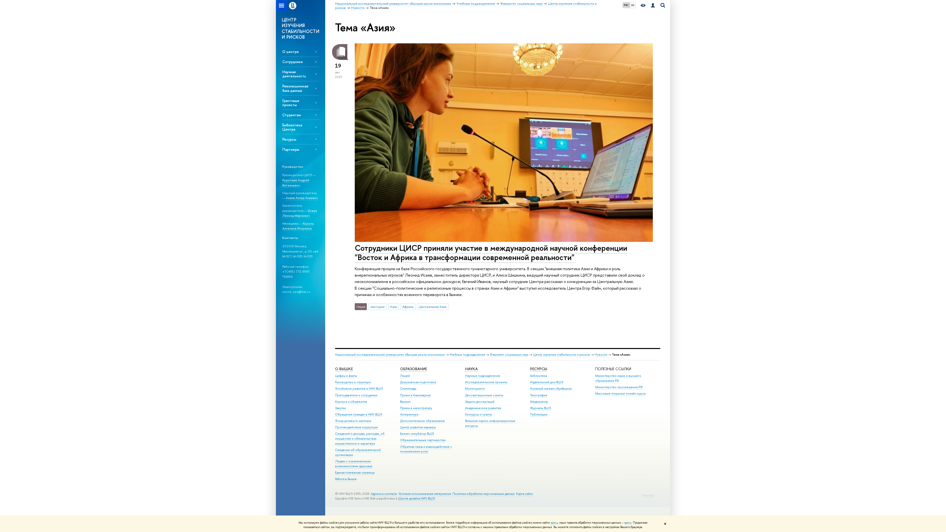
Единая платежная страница (354, 472)
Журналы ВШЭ (540, 408)
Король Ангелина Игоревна (298, 226)
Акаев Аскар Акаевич (302, 198)
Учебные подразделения (467, 354)
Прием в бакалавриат (415, 395)
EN (632, 5)
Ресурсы (289, 139)
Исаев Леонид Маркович (299, 213)
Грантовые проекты (290, 102)
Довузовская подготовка (418, 382)
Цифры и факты (346, 376)
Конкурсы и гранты (478, 414)
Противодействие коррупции (356, 427)
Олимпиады (408, 388)
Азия (393, 306)
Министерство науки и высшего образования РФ (618, 378)
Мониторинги (475, 388)
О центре (290, 51)
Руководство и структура (353, 382)
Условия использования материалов (425, 494)
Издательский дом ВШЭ (546, 382)
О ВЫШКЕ (344, 368)
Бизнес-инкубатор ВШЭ (417, 434)
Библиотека (538, 376)
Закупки (340, 408)
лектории (377, 306)
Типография (538, 395)
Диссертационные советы (484, 395)
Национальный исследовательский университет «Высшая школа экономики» (390, 354)
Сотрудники (292, 61)
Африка (407, 306)
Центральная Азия (432, 306)
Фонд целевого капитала (353, 421)
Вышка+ (405, 401)
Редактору (648, 495)
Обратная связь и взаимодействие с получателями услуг (426, 449)
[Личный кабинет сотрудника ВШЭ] (653, 5)
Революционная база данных (295, 88)
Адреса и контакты (384, 494)
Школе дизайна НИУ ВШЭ (416, 498)
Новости (601, 354)
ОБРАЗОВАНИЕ (413, 368)
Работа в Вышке (346, 479)
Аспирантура (409, 414)
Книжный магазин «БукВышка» (551, 388)
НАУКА (471, 368)
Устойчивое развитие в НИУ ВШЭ (359, 388)
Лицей (405, 376)
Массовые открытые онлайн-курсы (620, 393)
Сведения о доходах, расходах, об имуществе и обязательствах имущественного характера (360, 439)
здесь (554, 523)
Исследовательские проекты (486, 382)
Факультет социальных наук (509, 354)
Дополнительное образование (422, 421)
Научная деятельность (294, 73)
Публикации (538, 414)
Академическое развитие (483, 408)
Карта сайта (524, 494)
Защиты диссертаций (479, 401)
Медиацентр (539, 401)
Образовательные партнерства (422, 440)
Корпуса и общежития (351, 401)
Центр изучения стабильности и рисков (561, 354)
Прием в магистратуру (416, 408)
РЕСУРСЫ (538, 368)
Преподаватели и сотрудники (356, 395)
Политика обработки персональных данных (484, 494)
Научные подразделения (482, 376)
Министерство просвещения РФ (619, 387)
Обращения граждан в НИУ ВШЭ (358, 414)
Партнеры (290, 149)
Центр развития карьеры (418, 427)
